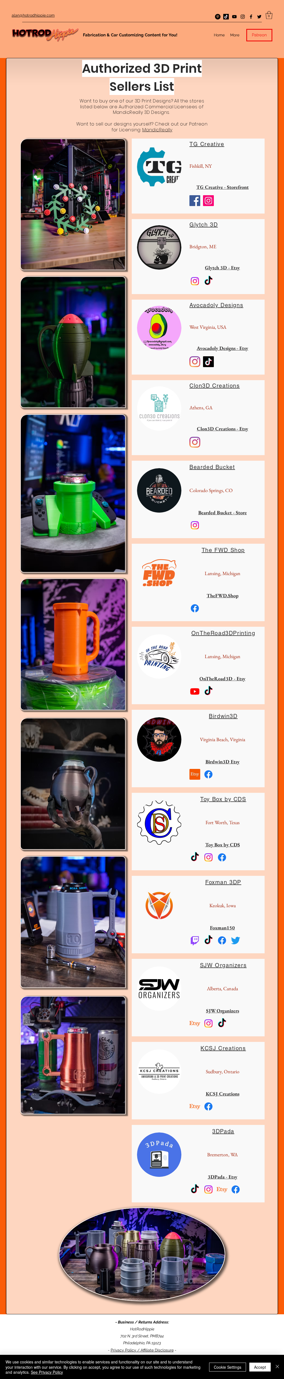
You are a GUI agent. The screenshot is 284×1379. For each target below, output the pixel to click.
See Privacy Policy (47, 1372)
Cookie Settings (227, 1367)
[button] (269, 15)
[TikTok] (226, 16)
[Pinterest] (217, 16)
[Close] (277, 1367)
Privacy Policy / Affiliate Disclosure (142, 1350)
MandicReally (157, 130)
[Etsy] (194, 774)
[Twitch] (194, 940)
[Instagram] (242, 16)
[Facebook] (251, 16)
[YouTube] (234, 16)
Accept (260, 1367)
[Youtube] (194, 691)
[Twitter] (259, 16)
